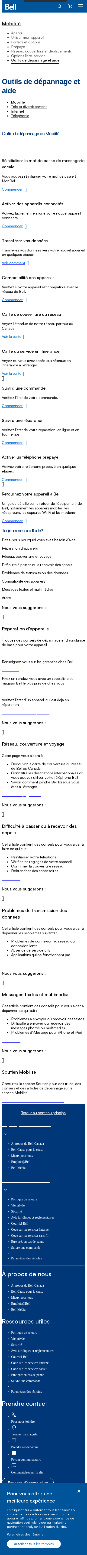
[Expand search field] (59, 6)
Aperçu (17, 33)
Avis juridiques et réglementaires (32, 1217)
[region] (43, 1519)
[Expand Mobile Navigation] (80, 6)
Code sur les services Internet (30, 1229)
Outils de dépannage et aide (35, 60)
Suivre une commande (25, 1247)
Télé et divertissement (29, 106)
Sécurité (16, 1211)
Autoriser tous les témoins (34, 1544)
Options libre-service (28, 55)
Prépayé (18, 46)
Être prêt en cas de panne (27, 1241)
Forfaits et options (26, 42)
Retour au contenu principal (43, 1113)
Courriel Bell (19, 1223)
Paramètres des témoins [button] (26, 1258)
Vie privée (18, 1205)
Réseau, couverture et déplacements (41, 51)
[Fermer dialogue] (78, 1491)
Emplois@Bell (20, 1162)
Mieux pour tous (22, 1155)
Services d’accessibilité (28, 1482)
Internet (17, 111)
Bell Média (18, 1168)
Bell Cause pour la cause (27, 1149)
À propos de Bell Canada (27, 1143)
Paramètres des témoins (25, 1534)
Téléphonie (20, 115)
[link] (43, 548)
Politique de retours (24, 1199)
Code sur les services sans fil (29, 1235)
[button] (27, 1472)
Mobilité (18, 102)
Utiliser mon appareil (27, 37)
